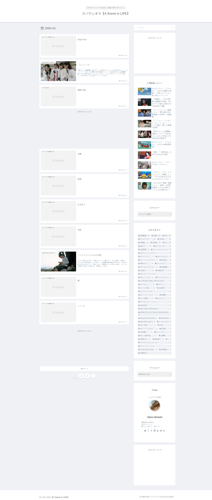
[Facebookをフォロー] (151, 430)
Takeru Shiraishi (154, 417)
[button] (173, 27)
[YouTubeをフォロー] (157, 430)
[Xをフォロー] (148, 430)
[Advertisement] (84, 128)
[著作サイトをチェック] (145, 430)
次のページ (84, 369)
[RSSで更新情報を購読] (164, 430)
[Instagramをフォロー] (154, 430)
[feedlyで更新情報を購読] (160, 430)
